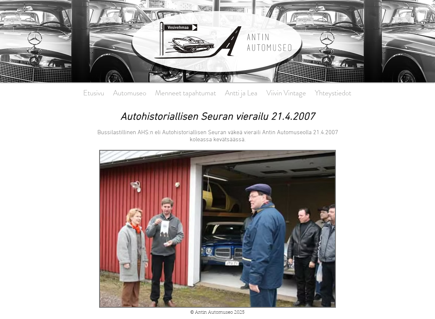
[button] (217, 229)
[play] (323, 301)
